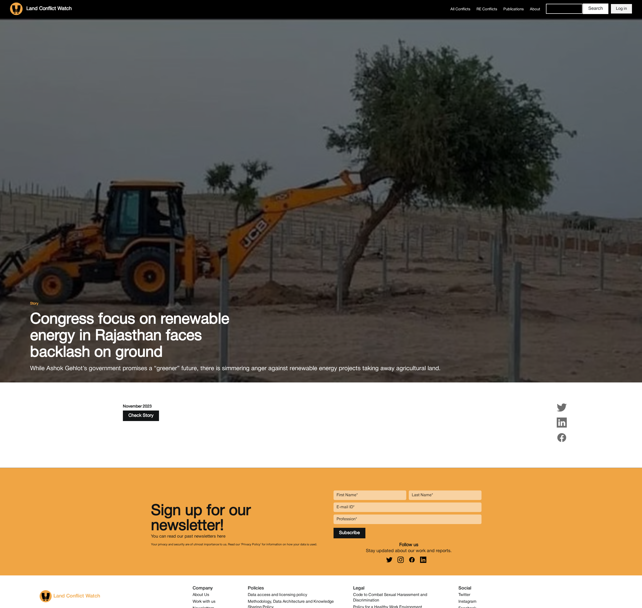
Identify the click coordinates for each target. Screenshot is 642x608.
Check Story (140, 416)
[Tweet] (562, 407)
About (535, 9)
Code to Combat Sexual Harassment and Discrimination (390, 597)
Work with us (204, 601)
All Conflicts (460, 9)
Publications (513, 9)
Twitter (464, 595)
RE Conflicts (486, 9)
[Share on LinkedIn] (562, 423)
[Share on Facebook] (562, 438)
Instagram (467, 601)
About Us (201, 595)
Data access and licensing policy (277, 595)
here (221, 536)
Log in (621, 9)
